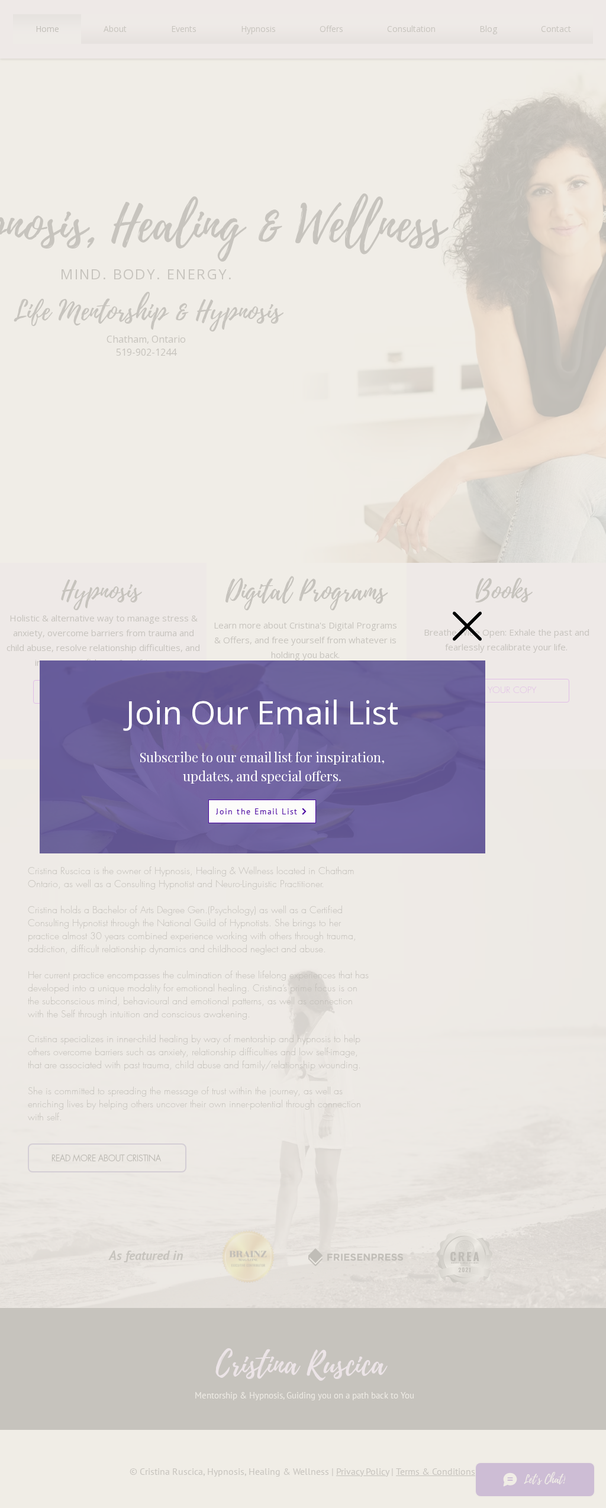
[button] (467, 626)
